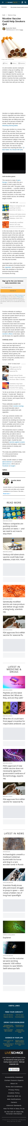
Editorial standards (14, 1105)
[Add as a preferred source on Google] (14, 1069)
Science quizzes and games (8, 1041)
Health (3, 15)
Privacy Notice (20, 296)
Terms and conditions (14, 1086)
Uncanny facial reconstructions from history (19, 1031)
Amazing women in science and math (19, 1026)
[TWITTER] (12, 482)
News (21, 30)
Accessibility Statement (14, 1077)
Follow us (14, 63)
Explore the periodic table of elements (8, 1030)
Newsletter (22, 63)
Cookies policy (14, 1093)
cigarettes (8, 267)
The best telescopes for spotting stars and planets (8, 1045)
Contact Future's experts (14, 1080)
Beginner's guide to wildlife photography (19, 1041)
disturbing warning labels (10, 125)
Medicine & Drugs (12, 15)
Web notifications (14, 1099)
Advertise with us (14, 1096)
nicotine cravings (18, 406)
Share (6, 63)
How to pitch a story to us (14, 1108)
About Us (14, 1083)
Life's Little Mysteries (8, 1014)
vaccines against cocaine (17, 442)
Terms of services (19, 295)
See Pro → (16, 2)
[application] (14, 161)
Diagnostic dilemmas (8, 1017)
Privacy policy (14, 1090)
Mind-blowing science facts (19, 1044)
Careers (14, 1102)
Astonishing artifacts (19, 1017)
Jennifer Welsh (12, 28)
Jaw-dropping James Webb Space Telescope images (8, 1026)
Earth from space (20, 1014)
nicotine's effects (7, 334)
